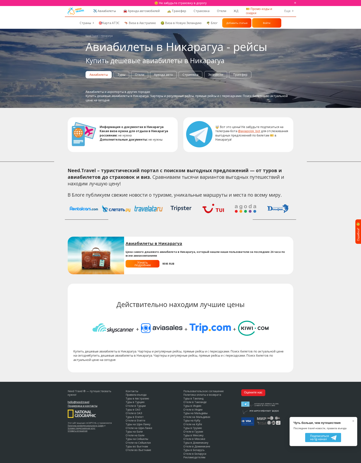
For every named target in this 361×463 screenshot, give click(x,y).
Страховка (201, 11)
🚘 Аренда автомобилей (141, 11)
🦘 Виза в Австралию (140, 23)
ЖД (236, 11)
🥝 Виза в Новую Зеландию (181, 23)
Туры (121, 75)
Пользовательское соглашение (203, 391)
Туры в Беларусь (194, 450)
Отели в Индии (192, 409)
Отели (221, 11)
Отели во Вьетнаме (138, 450)
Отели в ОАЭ (134, 413)
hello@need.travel (78, 402)
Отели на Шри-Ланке (139, 428)
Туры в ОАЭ (133, 409)
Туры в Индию (192, 406)
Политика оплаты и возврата (202, 394)
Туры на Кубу (191, 420)
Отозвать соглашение (77, 431)
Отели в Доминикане (196, 446)
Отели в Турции (136, 406)
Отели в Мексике (194, 439)
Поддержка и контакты (82, 406)
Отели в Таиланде (195, 402)
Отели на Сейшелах (138, 442)
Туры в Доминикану (195, 442)
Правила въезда (136, 394)
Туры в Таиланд (193, 398)
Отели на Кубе (192, 424)
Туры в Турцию (135, 402)
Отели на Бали (135, 435)
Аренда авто (163, 75)
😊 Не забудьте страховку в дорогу (180, 3)
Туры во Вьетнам (137, 446)
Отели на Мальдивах (196, 417)
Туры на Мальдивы (195, 413)
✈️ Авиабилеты (104, 11)
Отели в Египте (135, 420)
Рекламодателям (194, 457)
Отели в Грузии (193, 431)
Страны (85, 23)
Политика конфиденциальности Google (86, 425)
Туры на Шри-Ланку (138, 424)
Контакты (132, 391)
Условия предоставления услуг (81, 428)
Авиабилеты (98, 75)
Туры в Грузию (192, 428)
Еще (287, 11)
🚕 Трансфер (176, 11)
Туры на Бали (134, 431)
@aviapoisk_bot (249, 131)
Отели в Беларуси (194, 453)
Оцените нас (253, 392)
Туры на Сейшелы (137, 439)
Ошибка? (358, 231)
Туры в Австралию (137, 398)
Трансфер (240, 75)
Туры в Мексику (193, 435)
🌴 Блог (212, 23)
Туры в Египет (135, 417)
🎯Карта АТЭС (109, 23)
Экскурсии (215, 75)
